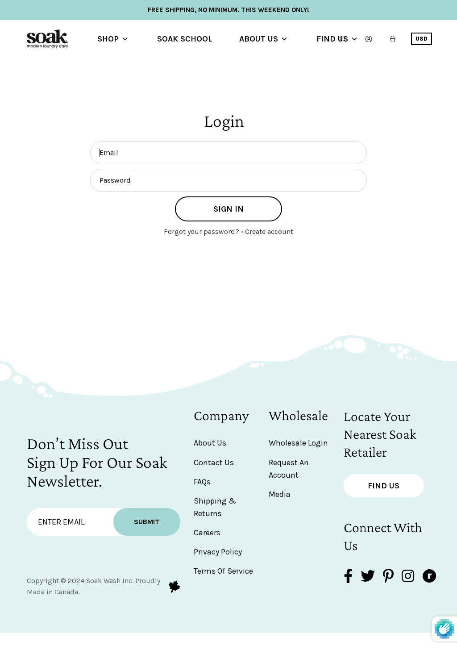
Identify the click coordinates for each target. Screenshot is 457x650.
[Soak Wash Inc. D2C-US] (62, 39)
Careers (207, 533)
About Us (258, 39)
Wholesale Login (298, 443)
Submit (146, 521)
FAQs (202, 482)
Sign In (228, 209)
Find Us (332, 39)
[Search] (343, 38)
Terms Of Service (223, 571)
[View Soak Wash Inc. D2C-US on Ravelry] (429, 577)
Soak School (184, 39)
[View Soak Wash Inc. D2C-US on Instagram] (408, 577)
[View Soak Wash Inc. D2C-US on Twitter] (368, 577)
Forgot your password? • (204, 231)
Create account (269, 231)
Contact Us (214, 462)
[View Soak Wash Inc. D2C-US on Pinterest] (388, 577)
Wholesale (298, 415)
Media (280, 494)
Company (221, 415)
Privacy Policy (218, 552)
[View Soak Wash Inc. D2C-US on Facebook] (348, 577)
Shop (108, 39)
